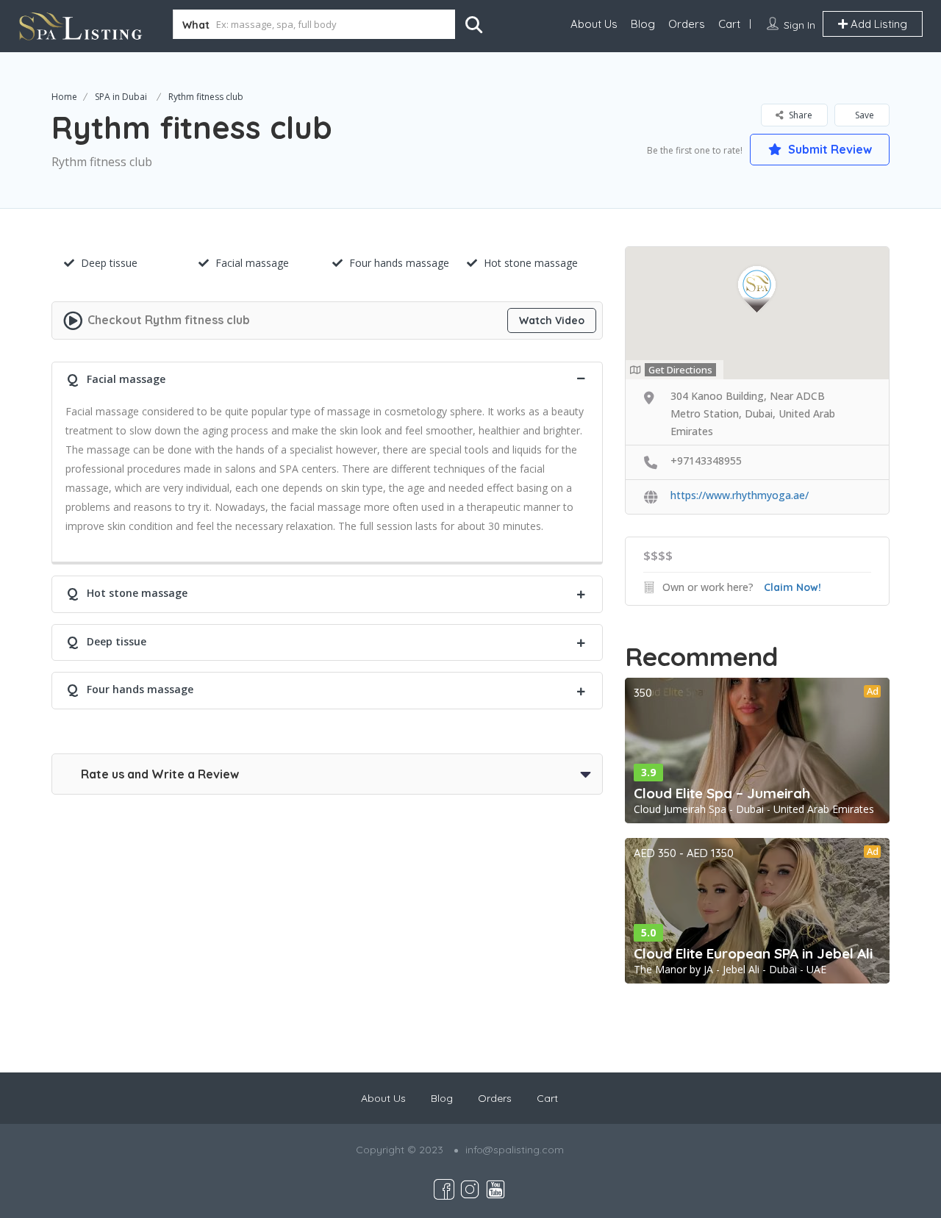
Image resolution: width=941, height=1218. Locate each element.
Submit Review (828, 149)
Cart (729, 24)
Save (863, 115)
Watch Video (551, 320)
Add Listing (877, 24)
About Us (594, 24)
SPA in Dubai (121, 96)
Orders (686, 24)
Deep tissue (109, 263)
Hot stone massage (531, 263)
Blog (643, 24)
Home (64, 96)
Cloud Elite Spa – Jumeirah (722, 793)
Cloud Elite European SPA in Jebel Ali (753, 953)
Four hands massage (399, 263)
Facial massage (252, 263)
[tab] (327, 377)
